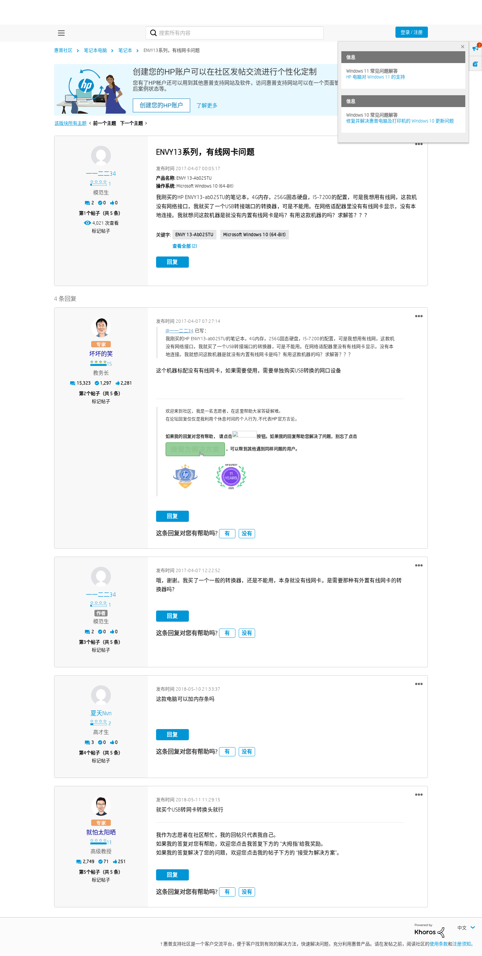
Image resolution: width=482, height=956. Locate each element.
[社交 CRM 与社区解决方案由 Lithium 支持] (429, 930)
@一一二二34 (180, 331)
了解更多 (206, 105)
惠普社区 (63, 50)
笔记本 (125, 50)
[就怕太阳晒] (101, 806)
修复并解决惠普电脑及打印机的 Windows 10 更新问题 (400, 121)
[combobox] (235, 32)
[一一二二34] (101, 156)
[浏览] (59, 33)
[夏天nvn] (101, 695)
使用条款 (439, 944)
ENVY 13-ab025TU (194, 234)
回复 (172, 261)
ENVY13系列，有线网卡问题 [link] (172, 50)
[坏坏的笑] (101, 327)
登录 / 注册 (412, 32)
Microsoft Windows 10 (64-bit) (254, 234)
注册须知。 (463, 944)
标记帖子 (101, 231)
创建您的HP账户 (161, 105)
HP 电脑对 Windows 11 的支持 (375, 77)
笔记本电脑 (95, 50)
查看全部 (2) (184, 246)
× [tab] (462, 46)
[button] (419, 144)
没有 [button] (247, 533)
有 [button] (227, 533)
